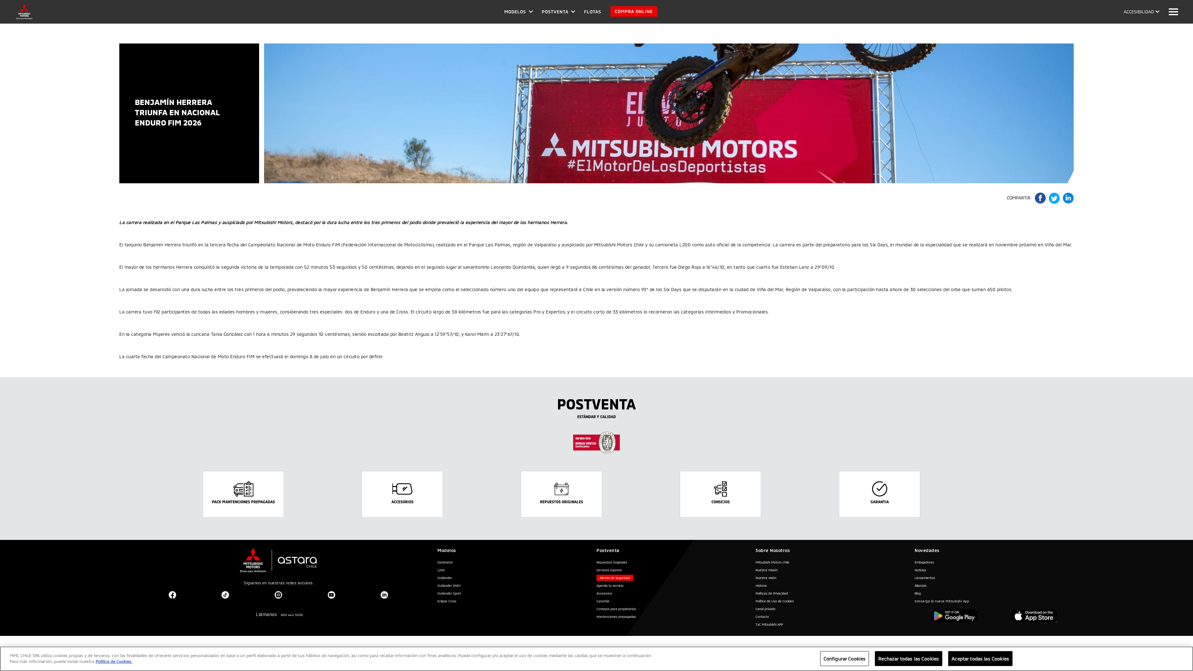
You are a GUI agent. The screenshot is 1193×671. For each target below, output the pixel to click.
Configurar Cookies (845, 658)
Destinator (445, 562)
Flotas (592, 11)
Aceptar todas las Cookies (980, 658)
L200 (441, 570)
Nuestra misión (767, 570)
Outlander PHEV (449, 585)
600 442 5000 (292, 615)
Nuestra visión (766, 578)
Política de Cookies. (114, 661)
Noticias (920, 570)
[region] (596, 658)
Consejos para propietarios (616, 609)
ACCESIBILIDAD (1139, 11)
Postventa (555, 11)
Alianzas (920, 585)
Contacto (762, 617)
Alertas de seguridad (615, 578)
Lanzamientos (925, 578)
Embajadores (924, 562)
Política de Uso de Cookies (775, 601)
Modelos (515, 11)
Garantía (602, 601)
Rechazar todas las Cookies (908, 658)
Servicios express (609, 570)
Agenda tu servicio (610, 585)
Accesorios (604, 593)
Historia (761, 585)
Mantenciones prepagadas (616, 617)
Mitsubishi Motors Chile (772, 562)
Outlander (444, 578)
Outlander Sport (449, 593)
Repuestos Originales (611, 562)
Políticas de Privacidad (772, 593)
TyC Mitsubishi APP (769, 624)
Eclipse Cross (446, 601)
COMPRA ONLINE (634, 11)
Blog (918, 593)
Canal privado (765, 609)
